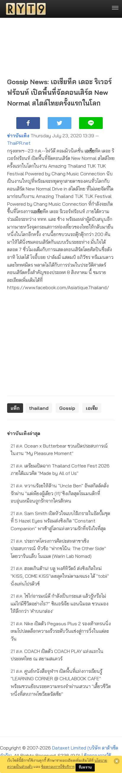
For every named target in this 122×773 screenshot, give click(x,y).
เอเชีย (90, 151)
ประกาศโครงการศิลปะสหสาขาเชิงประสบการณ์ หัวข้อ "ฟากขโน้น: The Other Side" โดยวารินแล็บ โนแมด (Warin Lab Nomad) (58, 548)
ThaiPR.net (18, 143)
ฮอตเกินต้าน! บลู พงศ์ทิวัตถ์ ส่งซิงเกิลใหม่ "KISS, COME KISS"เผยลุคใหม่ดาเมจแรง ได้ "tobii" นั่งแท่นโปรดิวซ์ (60, 575)
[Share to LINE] (91, 123)
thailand (39, 408)
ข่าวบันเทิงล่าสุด (23, 433)
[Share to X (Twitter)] (59, 123)
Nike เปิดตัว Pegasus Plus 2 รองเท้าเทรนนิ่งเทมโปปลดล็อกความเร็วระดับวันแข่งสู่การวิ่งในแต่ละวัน (61, 631)
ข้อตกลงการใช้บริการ (58, 766)
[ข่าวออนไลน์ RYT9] (24, 9)
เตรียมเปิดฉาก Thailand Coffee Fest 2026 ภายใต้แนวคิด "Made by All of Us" (60, 469)
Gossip (67, 408)
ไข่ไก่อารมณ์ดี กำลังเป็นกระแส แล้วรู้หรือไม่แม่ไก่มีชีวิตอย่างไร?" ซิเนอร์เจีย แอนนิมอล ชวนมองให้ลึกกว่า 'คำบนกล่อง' (59, 603)
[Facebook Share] (28, 123)
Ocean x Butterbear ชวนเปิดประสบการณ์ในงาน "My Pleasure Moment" (59, 449)
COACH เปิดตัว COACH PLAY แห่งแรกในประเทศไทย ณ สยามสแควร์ (57, 655)
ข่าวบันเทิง (18, 135)
